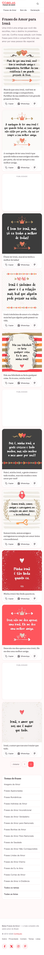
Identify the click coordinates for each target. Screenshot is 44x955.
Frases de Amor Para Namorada (19, 836)
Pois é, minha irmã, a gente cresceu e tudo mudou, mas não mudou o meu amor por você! (20, 475)
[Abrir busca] (37, 3)
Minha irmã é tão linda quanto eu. (19, 593)
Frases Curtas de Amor (14, 874)
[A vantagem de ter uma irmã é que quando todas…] (22, 130)
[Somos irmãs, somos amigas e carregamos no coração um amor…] (22, 510)
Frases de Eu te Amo (13, 868)
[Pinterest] (25, 946)
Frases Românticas (12, 797)
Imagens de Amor (12, 784)
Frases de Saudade (13, 842)
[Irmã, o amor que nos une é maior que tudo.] (22, 722)
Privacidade (13, 939)
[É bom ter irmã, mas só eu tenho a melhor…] (22, 233)
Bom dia (23, 10)
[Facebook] (4, 946)
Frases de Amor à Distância (16, 881)
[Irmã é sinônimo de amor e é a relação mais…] (22, 291)
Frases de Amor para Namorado (19, 823)
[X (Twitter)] (11, 946)
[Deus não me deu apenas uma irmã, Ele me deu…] (22, 625)
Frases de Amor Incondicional (17, 810)
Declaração (35, 10)
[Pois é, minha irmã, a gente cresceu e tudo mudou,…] (22, 449)
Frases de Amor (9, 10)
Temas (31, 939)
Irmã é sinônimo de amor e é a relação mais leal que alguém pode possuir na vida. (21, 317)
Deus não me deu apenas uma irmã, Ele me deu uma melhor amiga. (21, 650)
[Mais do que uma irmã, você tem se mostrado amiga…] (22, 66)
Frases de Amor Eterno (14, 862)
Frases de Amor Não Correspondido (21, 849)
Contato (23, 939)
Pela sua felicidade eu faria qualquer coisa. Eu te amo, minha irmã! (20, 376)
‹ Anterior (15, 764)
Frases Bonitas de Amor (15, 829)
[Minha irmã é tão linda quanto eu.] (22, 570)
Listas (38, 939)
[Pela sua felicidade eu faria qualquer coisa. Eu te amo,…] (22, 352)
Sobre (4, 939)
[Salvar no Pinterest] (34, 103)
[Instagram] (18, 946)
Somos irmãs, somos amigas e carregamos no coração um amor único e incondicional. (22, 536)
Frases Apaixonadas (13, 791)
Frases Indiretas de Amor (15, 803)
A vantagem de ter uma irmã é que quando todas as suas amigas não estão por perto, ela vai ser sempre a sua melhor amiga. (21, 158)
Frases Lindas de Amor (14, 855)
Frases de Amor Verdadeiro (16, 816)
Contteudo (18, 934)
